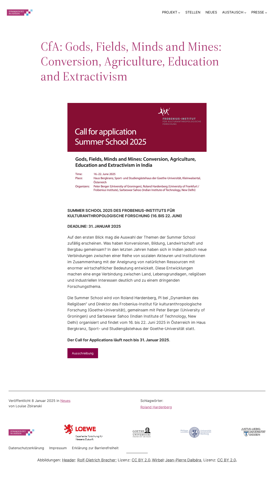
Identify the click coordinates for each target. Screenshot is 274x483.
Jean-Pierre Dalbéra (183, 460)
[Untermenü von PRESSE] (266, 12)
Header (68, 460)
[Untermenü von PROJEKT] (179, 12)
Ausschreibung (83, 353)
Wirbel (157, 460)
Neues (65, 400)
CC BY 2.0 (141, 460)
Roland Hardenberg (156, 407)
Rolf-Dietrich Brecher (96, 460)
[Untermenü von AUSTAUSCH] (245, 12)
